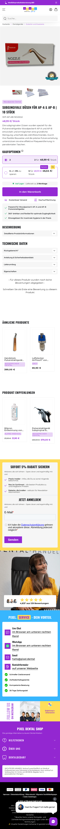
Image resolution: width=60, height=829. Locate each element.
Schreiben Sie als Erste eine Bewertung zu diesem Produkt (30, 291)
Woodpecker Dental (12, 102)
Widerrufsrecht (30, 794)
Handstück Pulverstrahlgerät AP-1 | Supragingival (14, 359)
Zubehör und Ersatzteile (35, 24)
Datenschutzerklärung (17, 794)
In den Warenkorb (30, 191)
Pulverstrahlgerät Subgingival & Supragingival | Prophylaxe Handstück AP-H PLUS (41, 429)
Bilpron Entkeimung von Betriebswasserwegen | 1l (14, 429)
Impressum (6, 794)
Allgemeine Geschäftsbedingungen (46, 794)
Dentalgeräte (18, 24)
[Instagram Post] (30, 711)
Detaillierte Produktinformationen (19, 233)
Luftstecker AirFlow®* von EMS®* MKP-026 (40, 359)
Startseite (6, 24)
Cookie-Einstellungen (30, 797)
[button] (30, 290)
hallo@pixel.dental (23, 659)
